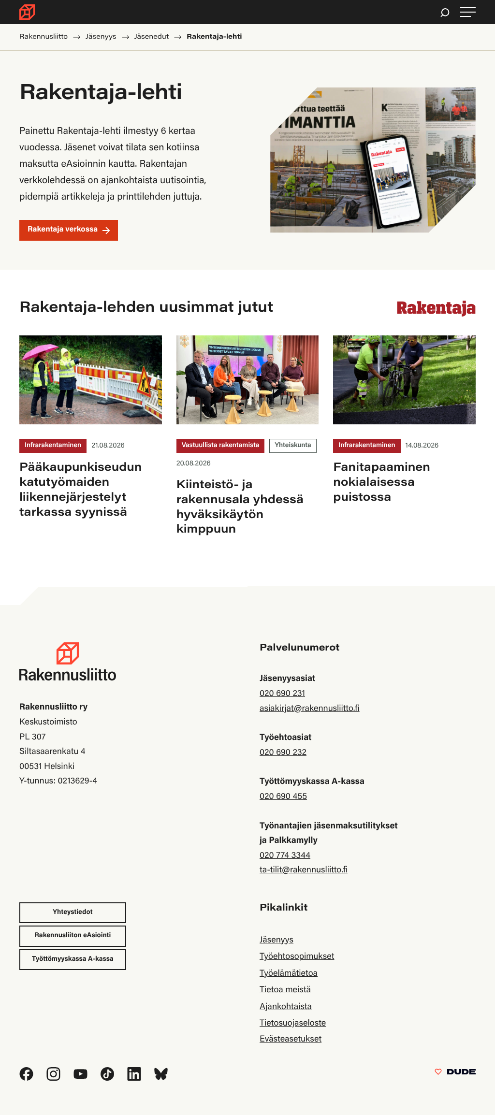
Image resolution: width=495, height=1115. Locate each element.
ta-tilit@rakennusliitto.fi (304, 870)
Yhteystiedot (72, 912)
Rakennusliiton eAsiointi (73, 935)
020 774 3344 (285, 856)
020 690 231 (282, 694)
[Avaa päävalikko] (468, 12)
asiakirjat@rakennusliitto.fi (310, 709)
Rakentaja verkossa (63, 230)
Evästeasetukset (290, 1039)
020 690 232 (283, 753)
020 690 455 (283, 797)
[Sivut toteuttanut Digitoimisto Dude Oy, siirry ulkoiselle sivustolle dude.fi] (455, 1074)
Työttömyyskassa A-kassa (73, 959)
